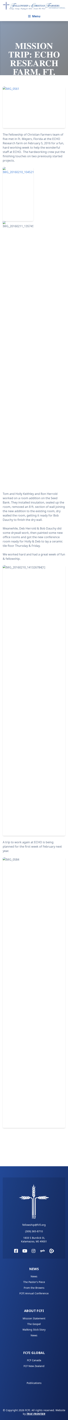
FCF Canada (34, 1360)
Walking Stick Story (34, 1329)
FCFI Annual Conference (34, 1293)
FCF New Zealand (34, 1366)
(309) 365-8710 (34, 1231)
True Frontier (35, 1413)
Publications (34, 1383)
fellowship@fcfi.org (34, 1224)
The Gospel (34, 1324)
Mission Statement (34, 1318)
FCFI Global (34, 1353)
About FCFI (34, 1311)
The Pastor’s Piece (34, 1282)
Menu (36, 16)
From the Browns (34, 1287)
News (34, 1269)
